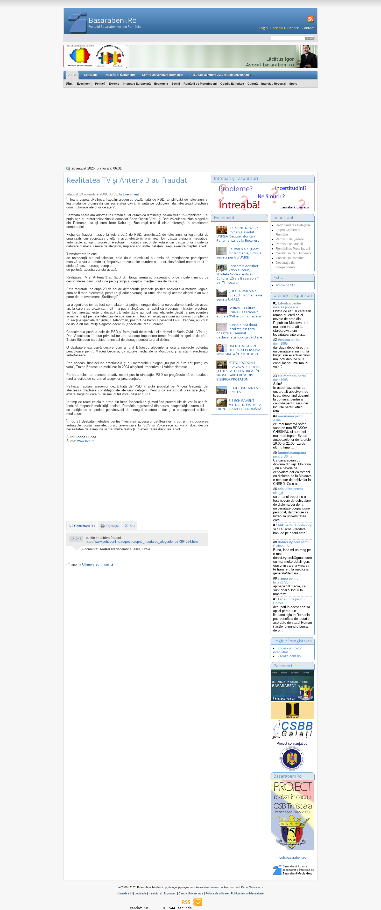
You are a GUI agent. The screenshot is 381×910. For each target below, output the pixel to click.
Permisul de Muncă (289, 244)
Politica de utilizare (217, 893)
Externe (114, 83)
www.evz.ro (85, 441)
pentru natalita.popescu (287, 305)
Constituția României (290, 258)
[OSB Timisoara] (292, 685)
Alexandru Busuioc (208, 887)
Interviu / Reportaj (273, 83)
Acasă (72, 74)
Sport (293, 83)
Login (263, 27)
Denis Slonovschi (252, 887)
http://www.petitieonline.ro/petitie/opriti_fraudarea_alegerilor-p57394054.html (142, 542)
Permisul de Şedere (290, 239)
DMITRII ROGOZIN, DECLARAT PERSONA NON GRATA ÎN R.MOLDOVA (238, 349)
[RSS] (310, 21)
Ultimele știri (124, 893)
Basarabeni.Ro (112, 20)
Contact (308, 27)
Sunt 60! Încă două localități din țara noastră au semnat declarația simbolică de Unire (239, 330)
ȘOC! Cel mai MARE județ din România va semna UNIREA (239, 295)
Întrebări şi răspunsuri (120, 74)
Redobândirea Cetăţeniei (294, 225)
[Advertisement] (191, 126)
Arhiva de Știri (285, 285)
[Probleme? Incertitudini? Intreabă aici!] (263, 208)
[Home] (77, 23)
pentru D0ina (289, 454)
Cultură (253, 83)
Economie (161, 83)
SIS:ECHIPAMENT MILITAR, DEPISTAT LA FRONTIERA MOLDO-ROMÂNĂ (238, 404)
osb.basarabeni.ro (292, 857)
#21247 (75, 539)
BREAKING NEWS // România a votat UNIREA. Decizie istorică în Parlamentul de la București (237, 234)
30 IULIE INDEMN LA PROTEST (243, 389)
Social (176, 83)
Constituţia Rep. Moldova (293, 253)
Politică (100, 83)
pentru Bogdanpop (295, 525)
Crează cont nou (290, 656)
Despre (293, 27)
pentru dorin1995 (286, 341)
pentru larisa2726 (285, 580)
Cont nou (277, 27)
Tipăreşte (112, 525)
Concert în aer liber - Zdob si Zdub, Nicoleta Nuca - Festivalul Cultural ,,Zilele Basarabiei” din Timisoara (238, 274)
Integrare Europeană (137, 83)
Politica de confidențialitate (247, 893)
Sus (132, 525)
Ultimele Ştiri (91, 564)
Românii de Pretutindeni (200, 83)
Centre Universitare (191, 893)
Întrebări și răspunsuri (162, 893)
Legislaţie (90, 74)
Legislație (140, 893)
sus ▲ (109, 564)
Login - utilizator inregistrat (287, 650)
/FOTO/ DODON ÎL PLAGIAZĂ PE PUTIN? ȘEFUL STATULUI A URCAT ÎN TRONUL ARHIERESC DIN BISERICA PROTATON (238, 371)
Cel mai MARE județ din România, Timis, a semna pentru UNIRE (239, 253)
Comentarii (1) (84, 525)
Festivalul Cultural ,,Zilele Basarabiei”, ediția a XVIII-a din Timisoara (238, 311)
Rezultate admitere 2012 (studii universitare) (220, 74)
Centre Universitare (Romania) (162, 74)
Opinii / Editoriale (232, 83)
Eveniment (84, 83)
